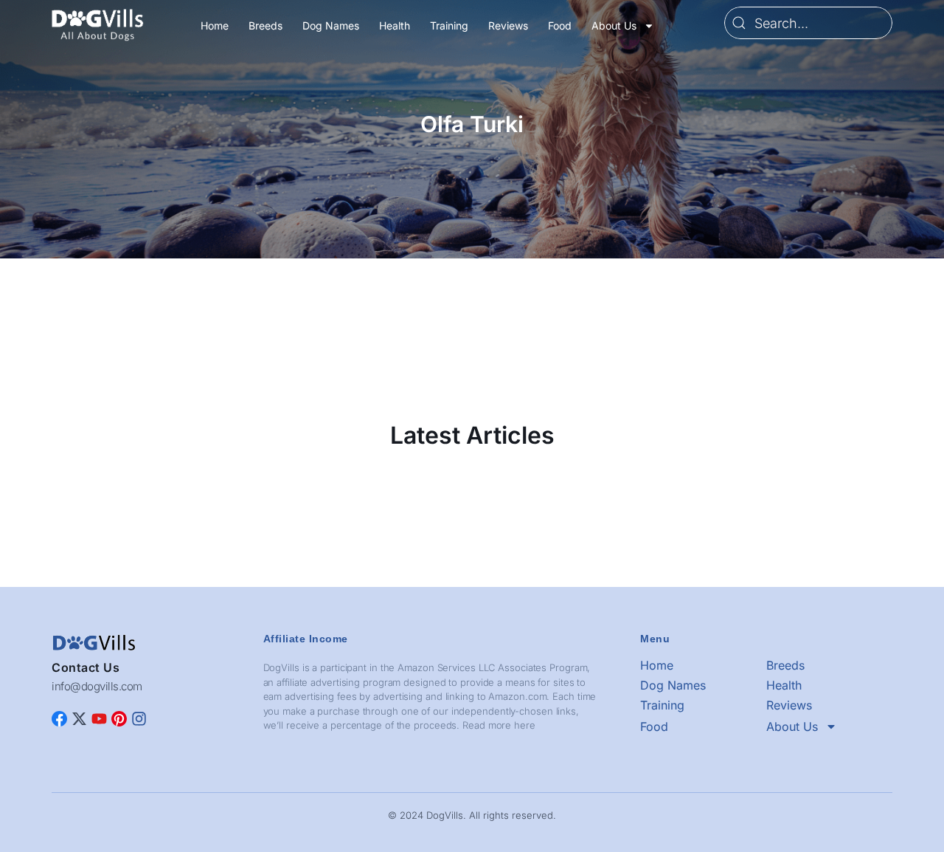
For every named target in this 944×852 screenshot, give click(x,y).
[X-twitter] (79, 718)
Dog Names (330, 25)
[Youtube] (99, 718)
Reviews (508, 25)
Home (215, 25)
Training (449, 25)
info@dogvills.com (97, 686)
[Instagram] (139, 718)
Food (560, 25)
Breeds (265, 25)
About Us (613, 25)
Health (394, 25)
